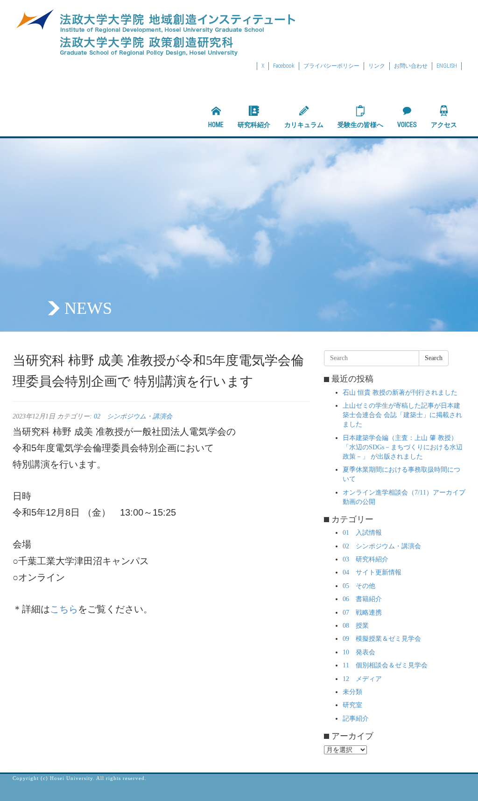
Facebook (284, 66)
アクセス (444, 124)
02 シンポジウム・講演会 (133, 416)
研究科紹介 (254, 124)
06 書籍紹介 (362, 599)
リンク (376, 66)
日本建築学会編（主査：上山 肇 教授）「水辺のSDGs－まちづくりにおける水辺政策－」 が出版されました (403, 447)
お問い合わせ (411, 66)
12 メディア (362, 678)
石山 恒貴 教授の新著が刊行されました (400, 392)
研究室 (352, 705)
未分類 (352, 691)
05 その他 (359, 585)
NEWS (88, 308)
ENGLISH (446, 66)
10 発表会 (359, 652)
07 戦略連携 (362, 612)
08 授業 (356, 625)
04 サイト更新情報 (372, 572)
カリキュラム (303, 124)
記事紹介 (356, 718)
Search (434, 358)
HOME (216, 124)
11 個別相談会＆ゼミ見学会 (385, 665)
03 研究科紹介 (365, 559)
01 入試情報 (362, 532)
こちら (64, 609)
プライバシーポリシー (331, 66)
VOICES (407, 124)
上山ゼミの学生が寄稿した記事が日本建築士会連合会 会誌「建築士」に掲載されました (402, 415)
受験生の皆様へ (360, 124)
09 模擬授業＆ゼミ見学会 (382, 638)
